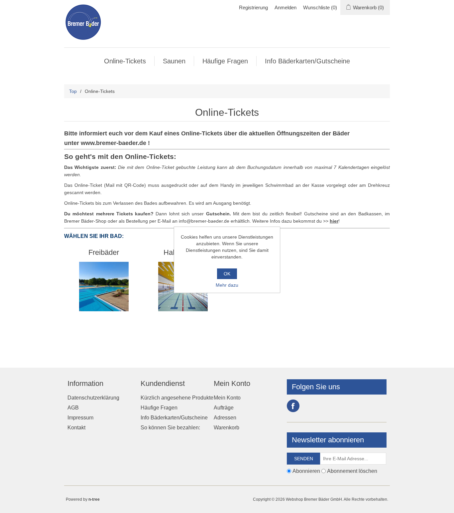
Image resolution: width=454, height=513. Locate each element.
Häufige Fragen (225, 61)
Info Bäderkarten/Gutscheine (307, 61)
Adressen (225, 417)
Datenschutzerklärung (93, 398)
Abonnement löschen (352, 471)
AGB (73, 407)
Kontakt (76, 427)
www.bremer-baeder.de (113, 143)
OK (227, 273)
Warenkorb (226, 427)
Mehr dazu (227, 285)
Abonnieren (306, 471)
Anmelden (285, 7)
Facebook (293, 406)
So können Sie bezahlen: (170, 427)
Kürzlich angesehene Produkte (177, 398)
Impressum (80, 417)
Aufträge (224, 407)
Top (73, 91)
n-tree (94, 499)
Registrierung (253, 7)
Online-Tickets (125, 61)
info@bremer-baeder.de (204, 221)
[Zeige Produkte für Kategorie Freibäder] (104, 286)
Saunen (174, 61)
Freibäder (103, 252)
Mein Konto (227, 398)
